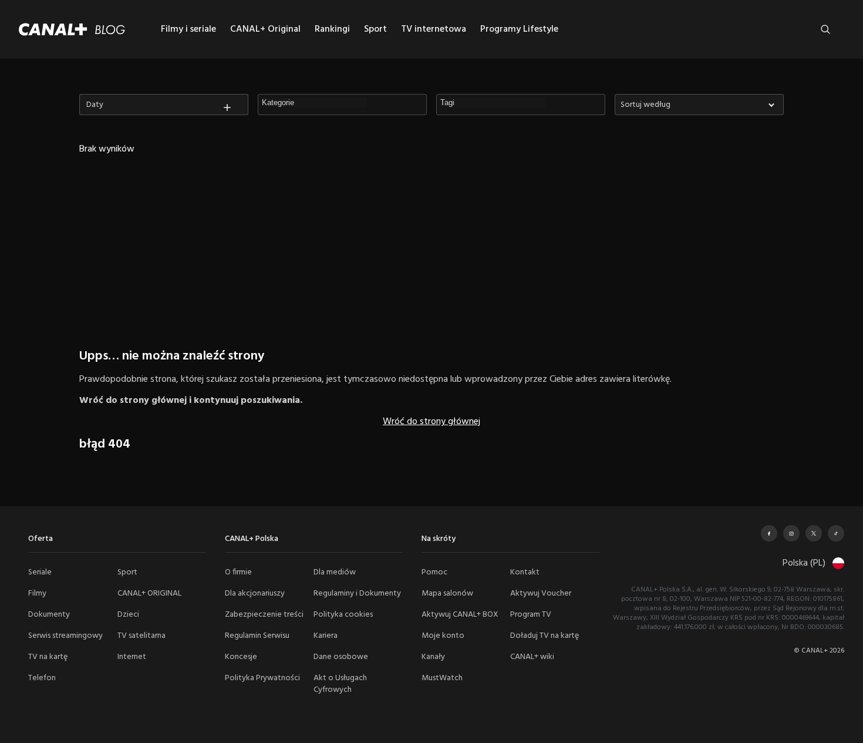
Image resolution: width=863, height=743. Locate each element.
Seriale (40, 572)
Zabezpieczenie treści (264, 614)
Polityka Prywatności (262, 678)
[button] (315, 103)
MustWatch (442, 678)
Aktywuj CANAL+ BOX (460, 614)
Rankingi (332, 29)
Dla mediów (334, 572)
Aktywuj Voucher (540, 593)
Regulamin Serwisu (257, 636)
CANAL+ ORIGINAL (149, 593)
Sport (375, 29)
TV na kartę (48, 657)
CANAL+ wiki (532, 657)
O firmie (238, 572)
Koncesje (241, 657)
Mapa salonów (447, 593)
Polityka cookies (343, 614)
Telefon (42, 678)
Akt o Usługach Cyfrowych (340, 684)
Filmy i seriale (188, 29)
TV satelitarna (141, 636)
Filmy (37, 593)
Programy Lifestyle (519, 29)
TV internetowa (433, 29)
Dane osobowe (340, 657)
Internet (131, 657)
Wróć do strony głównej (431, 421)
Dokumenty (49, 614)
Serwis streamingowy (65, 636)
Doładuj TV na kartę (544, 636)
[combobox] (699, 104)
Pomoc (434, 572)
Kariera (325, 636)
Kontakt (525, 572)
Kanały (433, 657)
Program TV (530, 614)
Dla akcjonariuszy (255, 593)
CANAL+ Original (265, 29)
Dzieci (128, 614)
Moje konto (443, 636)
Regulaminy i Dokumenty (357, 593)
